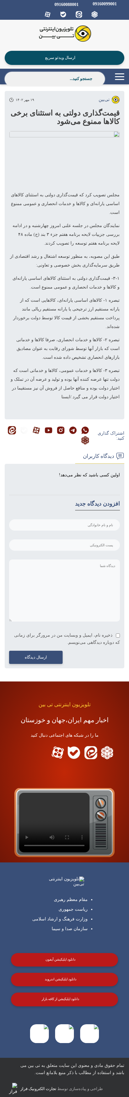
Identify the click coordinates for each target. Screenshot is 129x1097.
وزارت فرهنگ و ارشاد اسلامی (60, 919)
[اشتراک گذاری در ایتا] (12, 431)
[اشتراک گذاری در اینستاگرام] (60, 431)
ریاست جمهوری (73, 909)
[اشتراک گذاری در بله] (24, 431)
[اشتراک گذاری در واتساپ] (85, 431)
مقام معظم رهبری (71, 899)
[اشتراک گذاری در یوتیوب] (48, 431)
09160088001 (66, 4)
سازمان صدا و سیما (70, 928)
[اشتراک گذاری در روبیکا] (85, 441)
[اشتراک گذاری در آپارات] (36, 431)
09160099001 (105, 4)
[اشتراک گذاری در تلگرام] (73, 431)
